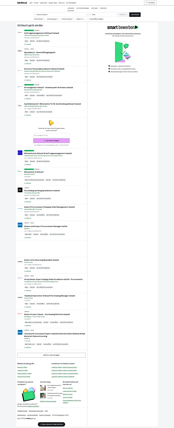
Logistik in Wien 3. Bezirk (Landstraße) (64, 370)
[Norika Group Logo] (26, 419)
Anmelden (151, 3)
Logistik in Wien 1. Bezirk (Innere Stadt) (64, 367)
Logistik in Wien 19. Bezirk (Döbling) (62, 376)
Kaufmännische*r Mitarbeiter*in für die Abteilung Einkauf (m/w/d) (52, 104)
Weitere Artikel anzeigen (48, 401)
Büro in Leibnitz (68, 388)
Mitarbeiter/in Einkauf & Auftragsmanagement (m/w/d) (48, 153)
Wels (30, 322)
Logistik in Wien (22, 370)
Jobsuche (70, 8)
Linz (33, 322)
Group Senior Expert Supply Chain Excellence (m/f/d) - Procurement (53, 279)
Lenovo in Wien (67, 397)
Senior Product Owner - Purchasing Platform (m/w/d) (47, 314)
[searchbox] (51, 135)
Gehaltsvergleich (33, 406)
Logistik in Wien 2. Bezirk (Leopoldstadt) (64, 373)
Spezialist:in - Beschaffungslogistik (39, 52)
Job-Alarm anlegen (52, 140)
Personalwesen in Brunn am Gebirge (72, 401)
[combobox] (60, 14)
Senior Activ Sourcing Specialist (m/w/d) (41, 260)
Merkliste (103, 8)
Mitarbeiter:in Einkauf (34, 172)
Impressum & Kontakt (36, 411)
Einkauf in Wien (22, 367)
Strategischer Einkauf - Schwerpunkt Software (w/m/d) (48, 87)
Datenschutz (21, 415)
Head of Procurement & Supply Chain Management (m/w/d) (49, 207)
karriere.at (67, 384)
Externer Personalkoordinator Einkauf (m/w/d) (44, 69)
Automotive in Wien (23, 376)
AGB (46, 411)
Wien (41, 25)
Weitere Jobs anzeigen (51, 355)
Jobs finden (135, 14)
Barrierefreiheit (32, 415)
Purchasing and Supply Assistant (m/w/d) (42, 190)
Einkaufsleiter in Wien (24, 373)
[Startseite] (23, 2)
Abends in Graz (68, 394)
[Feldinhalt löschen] (86, 14)
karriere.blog (45, 382)
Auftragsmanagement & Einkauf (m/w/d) (41, 33)
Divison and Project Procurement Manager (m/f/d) (45, 226)
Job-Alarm (94, 8)
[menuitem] (40, 19)
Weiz (30, 234)
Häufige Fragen (22, 411)
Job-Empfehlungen (82, 8)
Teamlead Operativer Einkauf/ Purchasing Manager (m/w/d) (49, 296)
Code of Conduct (45, 415)
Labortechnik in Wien (69, 391)
